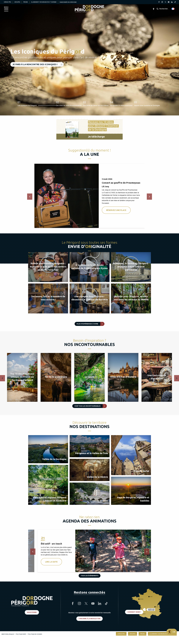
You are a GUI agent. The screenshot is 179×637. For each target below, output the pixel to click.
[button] (173, 9)
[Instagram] (162, 2)
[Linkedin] (171, 2)
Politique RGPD (21, 634)
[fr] (173, 9)
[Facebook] (159, 2)
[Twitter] (165, 2)
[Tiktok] (175, 2)
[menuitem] (89, 8)
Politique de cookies (35, 634)
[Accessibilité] (153, 9)
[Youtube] (168, 2)
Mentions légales (8, 634)
